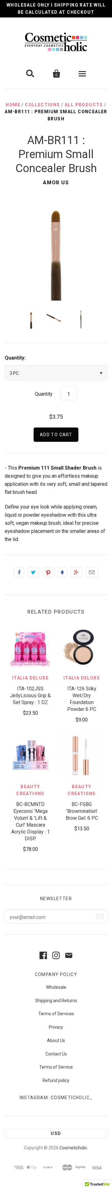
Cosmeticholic (73, 1147)
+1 (76, 572)
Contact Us (56, 1053)
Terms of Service (56, 1067)
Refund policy (56, 1080)
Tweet (33, 572)
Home (13, 104)
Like (19, 572)
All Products (84, 104)
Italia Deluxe (30, 677)
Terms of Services (56, 1013)
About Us (56, 1040)
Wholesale (56, 987)
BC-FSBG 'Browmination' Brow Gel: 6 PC (82, 811)
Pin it (48, 572)
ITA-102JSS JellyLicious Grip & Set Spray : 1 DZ (30, 695)
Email (91, 572)
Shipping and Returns (56, 1000)
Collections (42, 104)
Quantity (44, 394)
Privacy (56, 1027)
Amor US (56, 183)
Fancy (62, 572)
